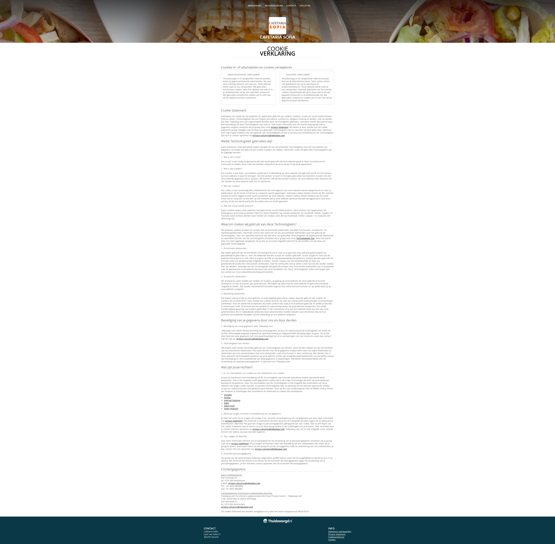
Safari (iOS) (229, 405)
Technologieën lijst (305, 238)
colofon (305, 5)
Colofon (332, 539)
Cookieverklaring (336, 537)
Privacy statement (336, 534)
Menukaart (254, 5)
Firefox (227, 397)
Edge (226, 403)
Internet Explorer (232, 400)
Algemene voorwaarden (339, 531)
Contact (291, 5)
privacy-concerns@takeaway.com (269, 135)
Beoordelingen (274, 5)
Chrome (228, 394)
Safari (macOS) (231, 408)
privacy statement (279, 127)
